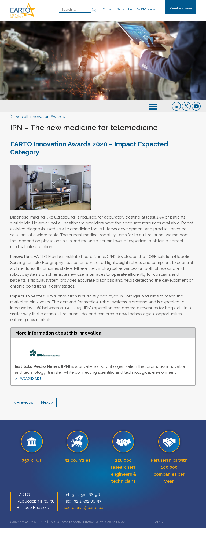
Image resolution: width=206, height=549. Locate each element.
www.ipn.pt (30, 378)
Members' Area (180, 8)
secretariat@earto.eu (83, 507)
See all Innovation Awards (40, 116)
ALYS (159, 522)
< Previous (23, 402)
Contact (108, 9)
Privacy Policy (93, 522)
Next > (47, 402)
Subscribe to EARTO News (136, 9)
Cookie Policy (115, 522)
